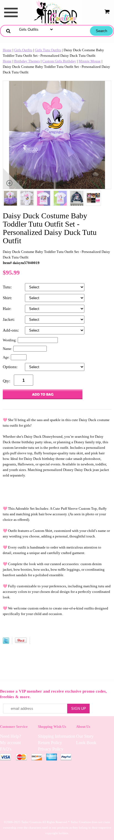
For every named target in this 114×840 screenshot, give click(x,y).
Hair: (7, 308)
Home (7, 50)
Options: (11, 367)
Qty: (6, 381)
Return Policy (50, 742)
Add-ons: (11, 330)
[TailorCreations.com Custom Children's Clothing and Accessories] (57, 12)
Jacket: (9, 319)
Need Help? (10, 736)
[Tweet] (6, 643)
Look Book (86, 742)
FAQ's (5, 749)
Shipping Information (56, 736)
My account (10, 742)
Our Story (85, 736)
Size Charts (48, 755)
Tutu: (8, 287)
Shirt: (8, 298)
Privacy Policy (50, 749)
